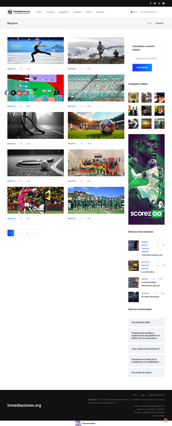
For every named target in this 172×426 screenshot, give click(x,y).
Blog (142, 395)
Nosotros (100, 12)
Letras (88, 12)
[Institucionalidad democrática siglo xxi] (133, 282)
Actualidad (63, 12)
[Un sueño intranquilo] (133, 297)
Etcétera (77, 12)
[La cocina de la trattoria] (133, 265)
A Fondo (50, 12)
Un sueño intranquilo (150, 297)
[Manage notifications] (166, 420)
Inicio (39, 12)
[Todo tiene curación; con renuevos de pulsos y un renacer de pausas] (133, 245)
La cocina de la (147, 272)
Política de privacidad (157, 395)
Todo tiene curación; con (151, 255)
